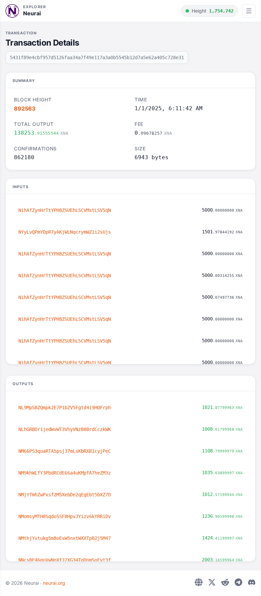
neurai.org (54, 583)
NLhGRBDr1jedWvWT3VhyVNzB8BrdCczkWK (64, 429)
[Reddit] (225, 582)
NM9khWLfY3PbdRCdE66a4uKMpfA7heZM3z (64, 473)
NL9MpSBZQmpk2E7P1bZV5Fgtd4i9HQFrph (64, 407)
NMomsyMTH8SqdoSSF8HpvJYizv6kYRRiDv (64, 516)
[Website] (199, 582)
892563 (25, 108)
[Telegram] (238, 582)
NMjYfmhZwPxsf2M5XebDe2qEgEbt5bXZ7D (64, 494)
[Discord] (252, 582)
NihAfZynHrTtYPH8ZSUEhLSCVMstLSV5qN (64, 210)
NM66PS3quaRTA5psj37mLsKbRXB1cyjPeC (64, 451)
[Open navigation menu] (249, 11)
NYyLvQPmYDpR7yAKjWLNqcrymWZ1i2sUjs (64, 232)
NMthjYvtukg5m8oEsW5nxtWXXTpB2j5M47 (64, 538)
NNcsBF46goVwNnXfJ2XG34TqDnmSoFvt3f (64, 560)
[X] (212, 582)
